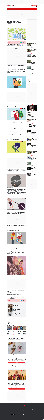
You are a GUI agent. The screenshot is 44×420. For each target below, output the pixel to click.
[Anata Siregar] (8, 323)
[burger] (36, 6)
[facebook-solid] (21, 42)
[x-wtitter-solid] (23, 42)
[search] (31, 5)
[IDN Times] (10, 5)
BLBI (20, 45)
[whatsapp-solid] (20, 42)
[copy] (25, 42)
